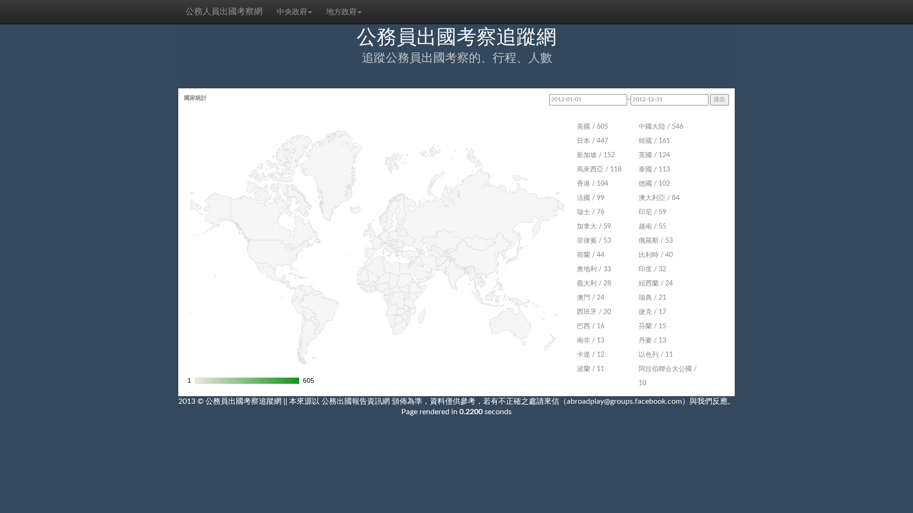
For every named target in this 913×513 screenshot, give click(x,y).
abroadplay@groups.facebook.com (624, 401)
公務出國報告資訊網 (355, 401)
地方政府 (341, 12)
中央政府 (292, 12)
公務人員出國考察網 (223, 12)
